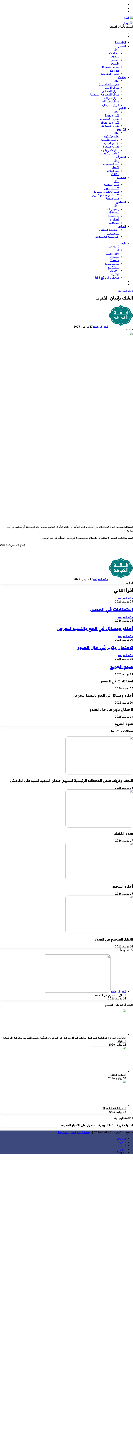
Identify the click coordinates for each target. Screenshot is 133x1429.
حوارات (114, 70)
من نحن (121, 1138)
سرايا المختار (111, 91)
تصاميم (114, 219)
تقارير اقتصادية (109, 118)
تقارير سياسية (110, 122)
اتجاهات (114, 53)
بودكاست (113, 216)
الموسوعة (113, 233)
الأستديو (121, 202)
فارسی (121, 1145)
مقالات (115, 174)
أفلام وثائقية (111, 136)
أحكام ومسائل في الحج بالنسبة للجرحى (95, 628)
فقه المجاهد (125, 291)
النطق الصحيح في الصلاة (114, 939)
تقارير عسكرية (110, 125)
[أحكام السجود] (99, 879)
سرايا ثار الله (111, 98)
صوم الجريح (121, 666)
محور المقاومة (110, 73)
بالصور (114, 63)
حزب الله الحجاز (109, 84)
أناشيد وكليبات (110, 139)
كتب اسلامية (111, 184)
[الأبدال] (128, 17)
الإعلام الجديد (111, 143)
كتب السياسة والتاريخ (105, 195)
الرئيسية (120, 42)
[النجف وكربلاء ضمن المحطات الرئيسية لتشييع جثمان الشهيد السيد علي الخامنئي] (99, 773)
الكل (116, 49)
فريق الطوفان (110, 105)
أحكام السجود (122, 886)
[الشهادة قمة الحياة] (107, 1105)
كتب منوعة (112, 198)
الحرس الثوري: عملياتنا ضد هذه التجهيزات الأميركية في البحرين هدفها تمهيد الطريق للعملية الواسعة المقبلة (64, 1039)
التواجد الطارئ (117, 1074)
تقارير (122, 108)
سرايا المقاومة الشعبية (104, 94)
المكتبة (121, 177)
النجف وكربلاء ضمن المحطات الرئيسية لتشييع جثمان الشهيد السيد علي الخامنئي (71, 780)
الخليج (115, 60)
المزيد (122, 226)
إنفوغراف (113, 209)
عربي (122, 1149)
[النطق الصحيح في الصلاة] (99, 932)
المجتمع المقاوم (109, 229)
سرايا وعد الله (110, 101)
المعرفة (121, 157)
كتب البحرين (111, 188)
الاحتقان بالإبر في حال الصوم (105, 647)
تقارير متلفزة (111, 146)
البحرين (114, 56)
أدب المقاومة (111, 164)
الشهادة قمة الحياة (114, 1108)
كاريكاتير (114, 222)
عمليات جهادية (110, 150)
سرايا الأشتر (111, 87)
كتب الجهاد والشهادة (106, 191)
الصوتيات (113, 212)
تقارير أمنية (112, 115)
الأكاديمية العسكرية (107, 236)
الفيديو (121, 129)
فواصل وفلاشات (109, 153)
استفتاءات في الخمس (111, 609)
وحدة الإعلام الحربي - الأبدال (74, 1132)
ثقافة (115, 167)
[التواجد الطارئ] (107, 1071)
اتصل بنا (121, 1142)
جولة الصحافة (110, 66)
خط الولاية (113, 170)
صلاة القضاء (123, 833)
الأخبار (122, 46)
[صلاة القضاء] (99, 826)
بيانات (122, 77)
